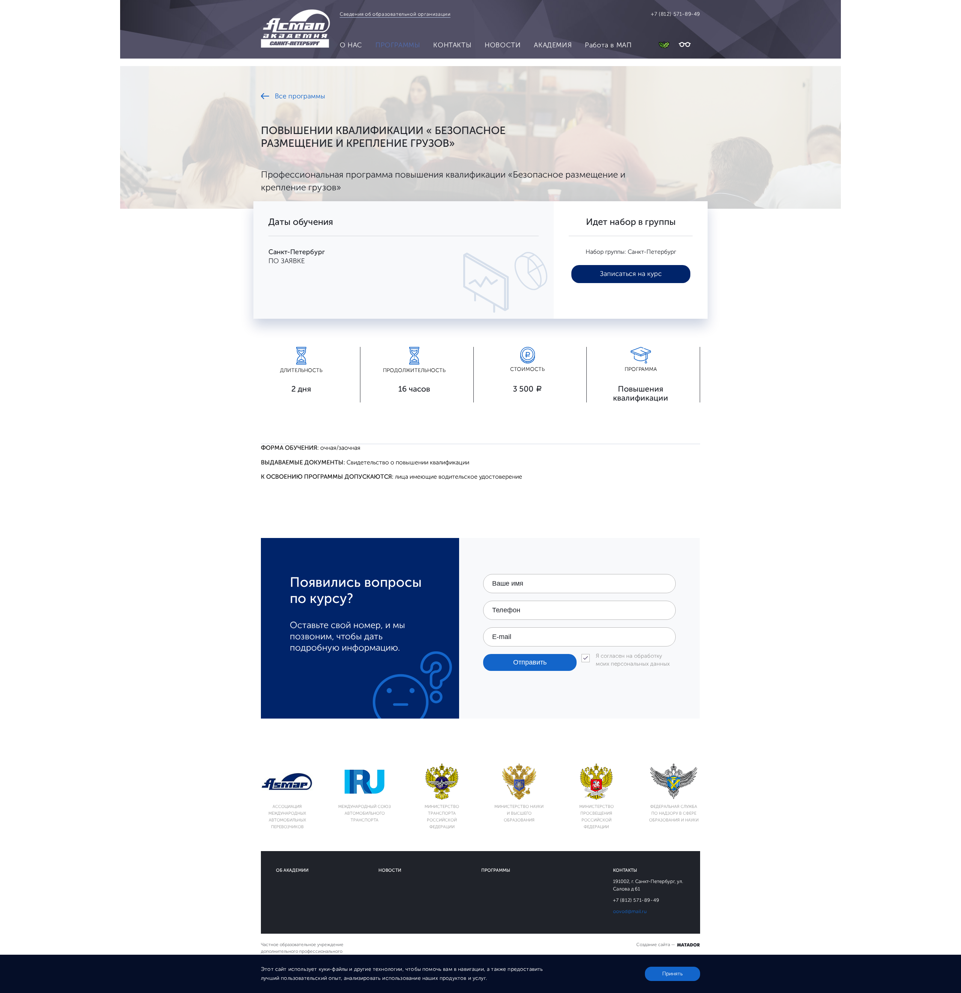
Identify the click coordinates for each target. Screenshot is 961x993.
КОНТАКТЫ (452, 45)
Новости (389, 870)
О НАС (351, 45)
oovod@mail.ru (630, 911)
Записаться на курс (631, 274)
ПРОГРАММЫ (397, 45)
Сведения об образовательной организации (395, 14)
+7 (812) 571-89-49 (675, 14)
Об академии (292, 870)
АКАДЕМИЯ (553, 45)
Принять (672, 973)
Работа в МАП (608, 45)
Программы (495, 870)
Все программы (300, 96)
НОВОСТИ (503, 45)
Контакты (625, 870)
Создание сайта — (656, 944)
